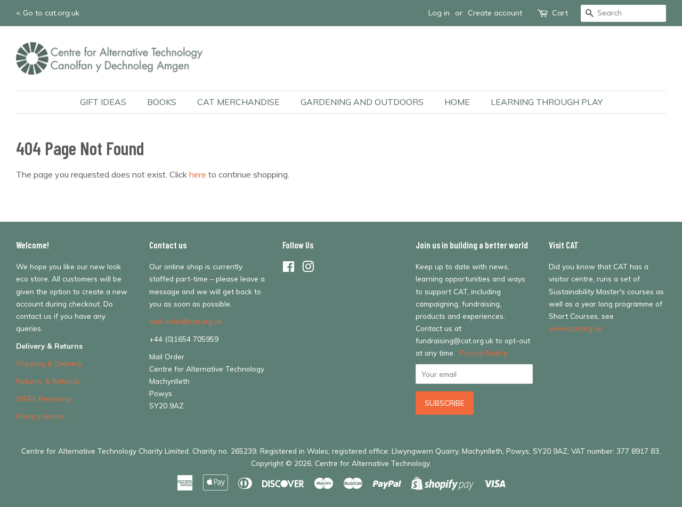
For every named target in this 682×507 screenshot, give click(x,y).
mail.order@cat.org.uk (185, 321)
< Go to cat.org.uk (47, 13)
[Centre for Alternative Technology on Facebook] (288, 268)
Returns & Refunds (48, 380)
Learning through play (547, 101)
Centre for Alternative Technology (372, 463)
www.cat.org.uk (575, 328)
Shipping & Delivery (49, 363)
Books (161, 101)
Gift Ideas (103, 101)
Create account (495, 13)
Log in (439, 13)
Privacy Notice (40, 416)
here (197, 174)
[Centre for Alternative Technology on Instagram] (308, 268)
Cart (560, 13)
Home (457, 101)
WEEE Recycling (43, 398)
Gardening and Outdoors (362, 101)
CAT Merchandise (238, 101)
